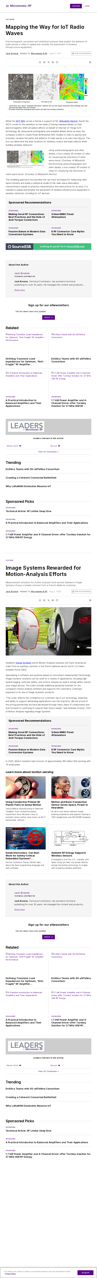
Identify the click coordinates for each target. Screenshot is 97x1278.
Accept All (85, 1273)
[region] (48, 1272)
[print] (90, 62)
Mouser (53, 446)
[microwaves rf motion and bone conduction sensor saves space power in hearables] (71, 787)
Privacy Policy (10, 1274)
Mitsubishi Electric (68, 121)
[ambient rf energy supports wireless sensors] (71, 838)
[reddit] (53, 62)
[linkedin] (44, 62)
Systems (9, 560)
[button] (7, 6)
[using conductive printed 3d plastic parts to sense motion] (26, 787)
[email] (57, 62)
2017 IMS (20, 121)
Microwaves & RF (39, 53)
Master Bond (12, 446)
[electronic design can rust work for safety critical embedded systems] (26, 838)
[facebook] (40, 62)
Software (10, 19)
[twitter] (48, 62)
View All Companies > (48, 452)
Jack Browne (12, 53)
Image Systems (23, 663)
